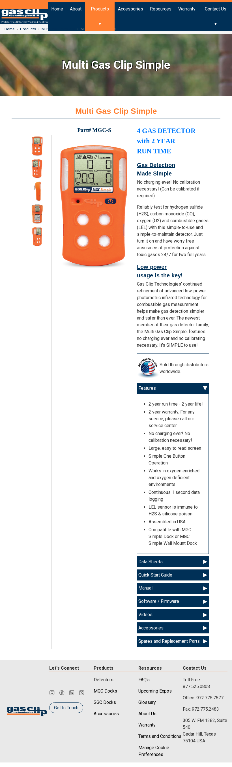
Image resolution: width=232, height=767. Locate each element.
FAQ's (144, 679)
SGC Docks (105, 702)
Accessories (130, 9)
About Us (147, 713)
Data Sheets (150, 561)
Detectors (103, 679)
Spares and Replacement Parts (169, 641)
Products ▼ (100, 16)
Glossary (147, 702)
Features (147, 388)
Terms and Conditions (159, 736)
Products (28, 29)
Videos (145, 614)
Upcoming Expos (155, 691)
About (75, 9)
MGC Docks (105, 691)
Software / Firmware (158, 601)
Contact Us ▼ (215, 16)
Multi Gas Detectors (58, 29)
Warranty (187, 9)
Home (57, 9)
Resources (160, 9)
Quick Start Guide (155, 575)
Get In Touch (66, 707)
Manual (145, 588)
